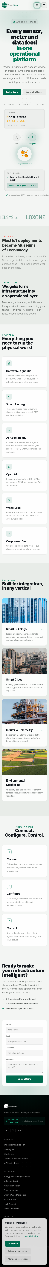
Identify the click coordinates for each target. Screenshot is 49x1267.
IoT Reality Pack (11, 1163)
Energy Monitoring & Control (17, 1176)
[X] (13, 1130)
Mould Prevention (12, 1186)
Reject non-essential (18, 1251)
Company (10, 1048)
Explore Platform (34, 92)
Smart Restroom (11, 1208)
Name (8, 1024)
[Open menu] (44, 5)
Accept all (13, 1243)
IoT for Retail (10, 1199)
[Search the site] (37, 5)
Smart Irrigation (11, 1190)
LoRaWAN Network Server (16, 1158)
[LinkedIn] (6, 1130)
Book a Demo (12, 92)
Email (8, 1036)
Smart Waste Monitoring (15, 1195)
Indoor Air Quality (11, 1181)
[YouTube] (19, 1130)
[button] (24, 622)
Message (9, 1059)
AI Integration (10, 1149)
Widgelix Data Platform (14, 1145)
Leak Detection (11, 1204)
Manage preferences (18, 1259)
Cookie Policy (31, 1236)
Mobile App (9, 1154)
